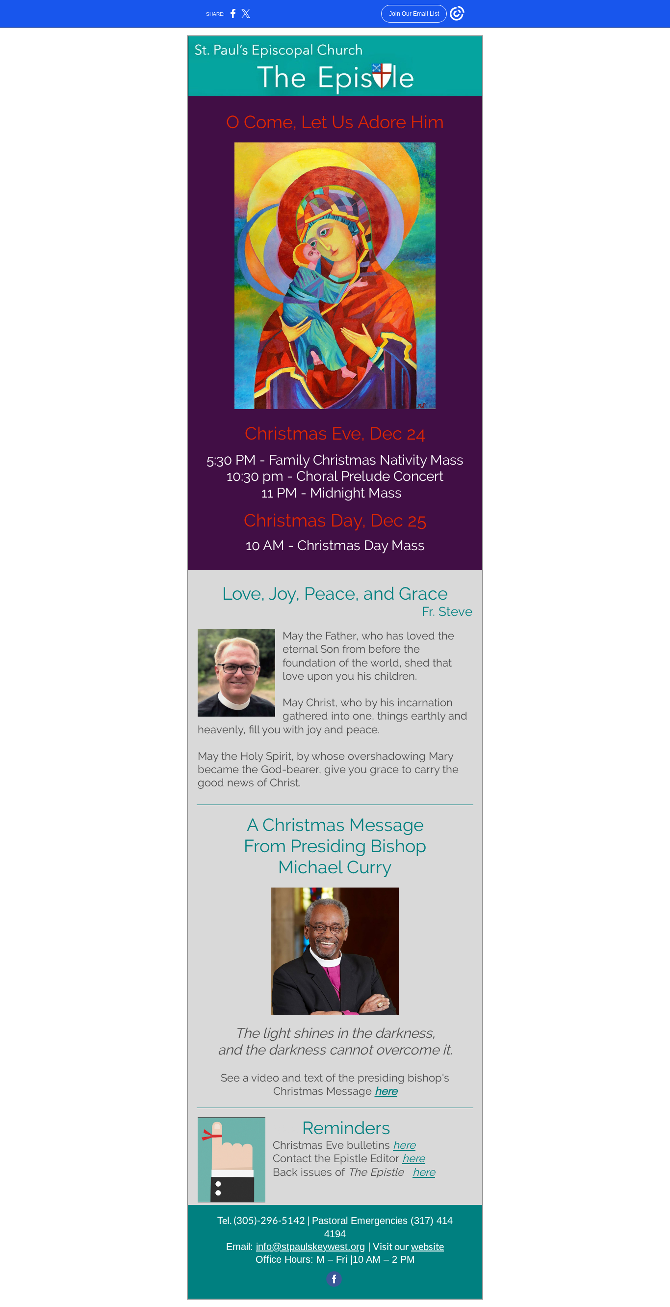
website (427, 1246)
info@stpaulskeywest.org (310, 1246)
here (386, 1091)
